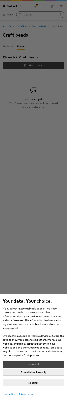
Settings (33, 382)
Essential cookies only (33, 372)
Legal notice (9, 394)
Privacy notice (26, 394)
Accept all (34, 364)
